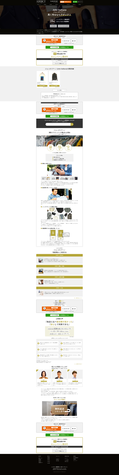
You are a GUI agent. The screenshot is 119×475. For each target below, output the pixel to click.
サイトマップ (75, 460)
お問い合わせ (66, 461)
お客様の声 (74, 4)
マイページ (80, 1)
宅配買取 (48, 457)
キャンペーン (62, 4)
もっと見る (59, 90)
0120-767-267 (54, 1)
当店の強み (68, 4)
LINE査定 (75, 1)
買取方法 (56, 4)
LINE (75, 40)
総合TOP (40, 456)
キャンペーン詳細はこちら (59, 63)
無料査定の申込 (65, 1)
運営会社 (80, 4)
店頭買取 (48, 459)
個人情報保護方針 (75, 457)
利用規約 (74, 459)
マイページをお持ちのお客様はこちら (51, 43)
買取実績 (45, 4)
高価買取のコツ (41, 462)
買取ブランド (39, 4)
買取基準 (51, 4)
